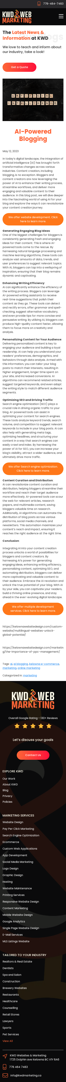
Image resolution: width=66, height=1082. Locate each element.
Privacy (7, 796)
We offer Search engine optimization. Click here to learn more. (33, 469)
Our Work (9, 779)
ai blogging (21, 664)
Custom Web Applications (20, 849)
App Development (15, 855)
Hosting (8, 882)
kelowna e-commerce (44, 664)
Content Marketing (15, 908)
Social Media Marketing (18, 862)
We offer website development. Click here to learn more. (33, 219)
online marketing (29, 668)
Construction (11, 981)
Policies (7, 802)
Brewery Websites (15, 988)
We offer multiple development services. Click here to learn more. (33, 609)
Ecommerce (11, 842)
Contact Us (33, 755)
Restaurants (11, 995)
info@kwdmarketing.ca (25, 1075)
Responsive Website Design (21, 902)
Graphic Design (13, 875)
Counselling (10, 1008)
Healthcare (10, 1001)
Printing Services (14, 895)
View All (8, 1041)
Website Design (13, 822)
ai (11, 664)
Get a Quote (19, 67)
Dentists (8, 968)
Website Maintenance (17, 888)
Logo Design (10, 868)
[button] (61, 17)
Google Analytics (14, 921)
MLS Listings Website (16, 941)
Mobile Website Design (18, 915)
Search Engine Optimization (21, 835)
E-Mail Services (13, 935)
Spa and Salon (12, 975)
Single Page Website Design (21, 928)
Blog (5, 790)
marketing (9, 668)
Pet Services (11, 1034)
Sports (7, 1028)
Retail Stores (11, 1014)
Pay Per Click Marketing (18, 829)
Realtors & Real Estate (17, 961)
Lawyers (8, 1021)
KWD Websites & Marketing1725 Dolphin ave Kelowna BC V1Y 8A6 (34, 1057)
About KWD (10, 784)
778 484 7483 (18, 1067)
